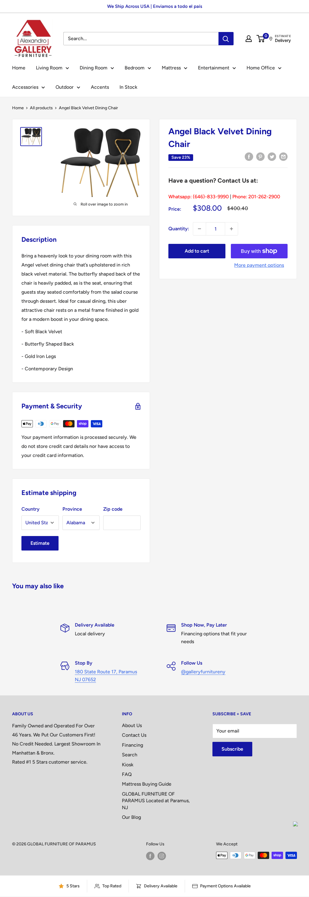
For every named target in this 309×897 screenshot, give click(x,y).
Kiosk (127, 765)
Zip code (113, 509)
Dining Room (93, 68)
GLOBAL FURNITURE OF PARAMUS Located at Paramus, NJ (156, 800)
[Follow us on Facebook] (150, 856)
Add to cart (197, 251)
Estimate (39, 543)
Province (72, 509)
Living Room (49, 68)
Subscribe (232, 749)
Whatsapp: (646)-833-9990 (198, 197)
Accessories (25, 87)
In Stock (128, 87)
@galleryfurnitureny (203, 672)
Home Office (261, 68)
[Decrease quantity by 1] (199, 228)
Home (18, 68)
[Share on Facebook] (249, 156)
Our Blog (131, 817)
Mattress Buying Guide (146, 784)
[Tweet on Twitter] (272, 156)
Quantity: (178, 228)
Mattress (171, 68)
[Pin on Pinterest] (260, 156)
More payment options (259, 265)
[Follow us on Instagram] (162, 856)
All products (41, 107)
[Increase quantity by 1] (231, 228)
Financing (132, 745)
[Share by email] (283, 156)
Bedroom (135, 68)
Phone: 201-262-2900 (256, 197)
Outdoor (65, 87)
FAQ (127, 774)
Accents (100, 87)
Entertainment (213, 68)
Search (129, 755)
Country (30, 509)
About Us (132, 725)
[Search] (226, 38)
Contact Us (134, 735)
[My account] (249, 38)
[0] (261, 38)
